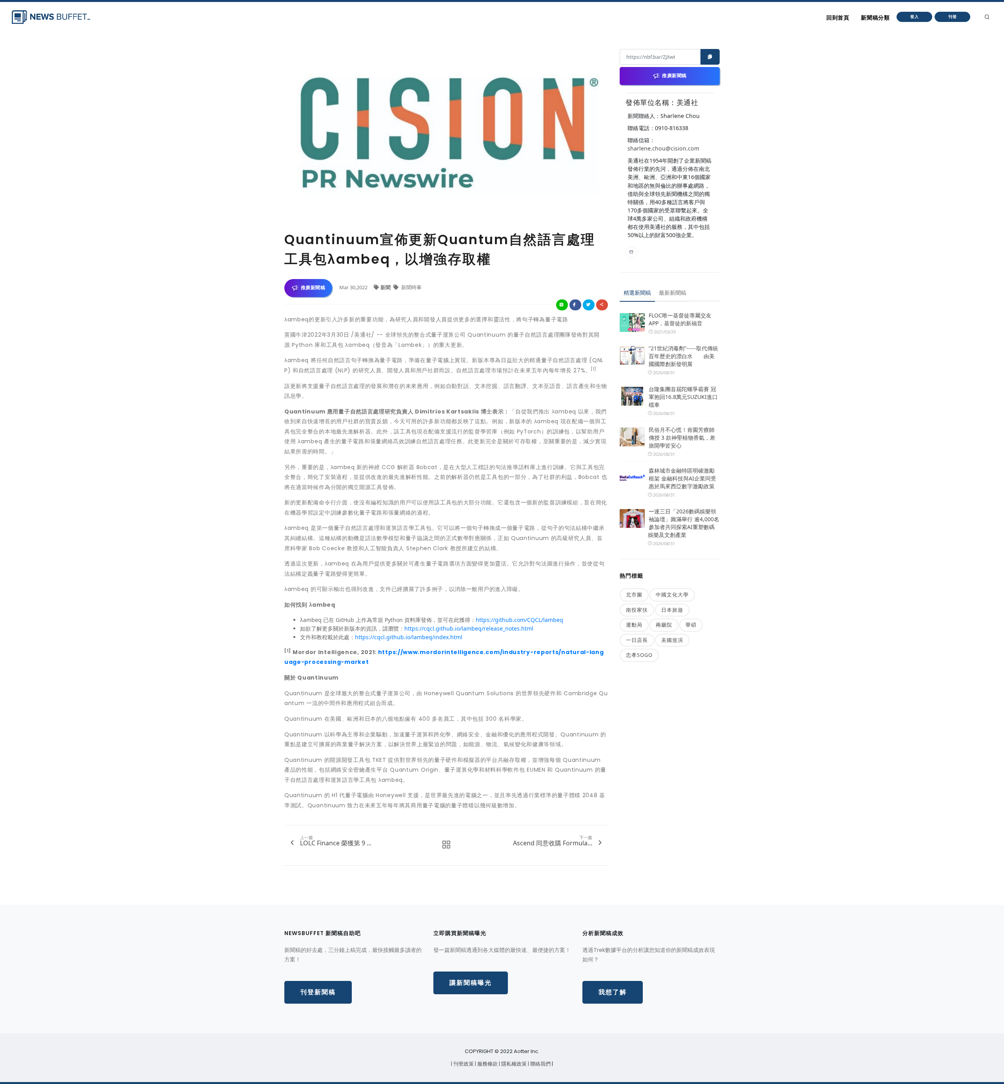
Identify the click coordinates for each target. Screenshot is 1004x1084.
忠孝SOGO (639, 654)
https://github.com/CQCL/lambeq (519, 620)
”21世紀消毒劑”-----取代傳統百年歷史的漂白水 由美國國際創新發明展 (683, 356)
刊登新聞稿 (318, 992)
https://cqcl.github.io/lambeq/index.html (408, 637)
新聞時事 (411, 287)
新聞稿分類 (875, 18)
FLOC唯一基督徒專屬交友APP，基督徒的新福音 (680, 319)
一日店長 (637, 640)
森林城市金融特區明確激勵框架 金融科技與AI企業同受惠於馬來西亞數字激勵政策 (682, 478)
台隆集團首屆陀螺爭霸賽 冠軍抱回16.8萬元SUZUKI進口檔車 (683, 396)
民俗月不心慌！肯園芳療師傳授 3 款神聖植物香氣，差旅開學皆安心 (682, 437)
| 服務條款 (487, 1064)
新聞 (386, 287)
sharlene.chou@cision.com (663, 148)
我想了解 (612, 992)
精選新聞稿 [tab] (637, 292)
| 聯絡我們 (540, 1064)
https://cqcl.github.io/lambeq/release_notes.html (468, 628)
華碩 (691, 624)
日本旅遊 (672, 609)
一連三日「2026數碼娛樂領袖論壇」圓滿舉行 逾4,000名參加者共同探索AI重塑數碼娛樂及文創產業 (683, 523)
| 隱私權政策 (513, 1064)
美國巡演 (672, 640)
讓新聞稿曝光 (470, 982)
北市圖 (634, 594)
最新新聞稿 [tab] (672, 292)
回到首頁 (837, 18)
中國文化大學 (672, 594)
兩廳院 (664, 624)
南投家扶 (637, 609)
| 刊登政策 (463, 1064)
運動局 (634, 624)
